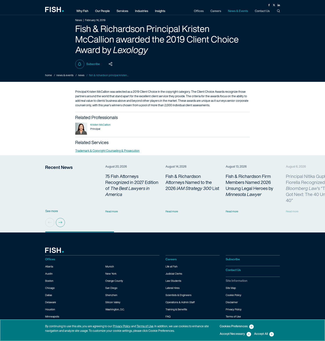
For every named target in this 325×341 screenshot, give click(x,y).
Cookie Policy (233, 295)
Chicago (50, 288)
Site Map (231, 288)
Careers (171, 259)
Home (48, 75)
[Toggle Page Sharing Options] (110, 64)
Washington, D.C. (115, 309)
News (81, 75)
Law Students (173, 281)
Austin (49, 274)
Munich (109, 266)
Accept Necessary (232, 334)
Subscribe (93, 64)
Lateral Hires (173, 288)
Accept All (261, 334)
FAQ (168, 316)
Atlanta (49, 266)
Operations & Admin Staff (180, 302)
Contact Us (233, 270)
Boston (49, 281)
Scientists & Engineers (178, 295)
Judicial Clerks (174, 274)
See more (51, 211)
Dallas (48, 295)
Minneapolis (52, 316)
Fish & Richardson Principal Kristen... (109, 75)
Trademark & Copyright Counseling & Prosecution (107, 150)
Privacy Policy (233, 309)
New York (110, 274)
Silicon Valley (112, 302)
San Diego (111, 288)
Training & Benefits (176, 309)
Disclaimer (232, 302)
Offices (50, 259)
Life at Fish (172, 266)
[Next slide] (60, 222)
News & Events (65, 75)
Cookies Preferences (234, 326)
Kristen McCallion (100, 125)
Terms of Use (233, 316)
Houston (50, 309)
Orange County (114, 281)
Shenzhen (111, 295)
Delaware (50, 302)
